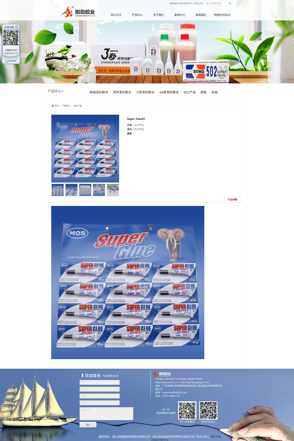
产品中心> (55, 91)
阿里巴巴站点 (222, 14)
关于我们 (158, 14)
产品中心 (137, 14)
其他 (214, 92)
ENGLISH (198, 3)
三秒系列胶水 (145, 92)
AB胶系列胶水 (169, 92)
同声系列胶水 (122, 92)
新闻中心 (179, 14)
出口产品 (190, 92)
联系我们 (201, 14)
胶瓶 (204, 92)
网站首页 (116, 14)
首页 (57, 106)
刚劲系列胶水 (99, 92)
